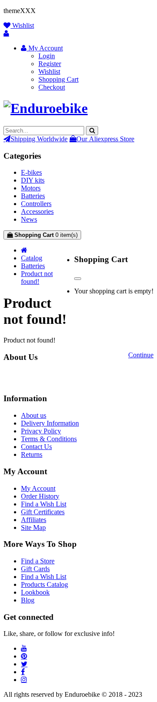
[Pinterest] (24, 655)
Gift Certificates (43, 512)
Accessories (37, 211)
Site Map (33, 527)
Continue (141, 355)
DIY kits (32, 180)
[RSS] (24, 648)
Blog (27, 600)
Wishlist (49, 71)
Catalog (31, 258)
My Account (38, 488)
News (29, 219)
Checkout (51, 87)
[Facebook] (23, 671)
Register (49, 63)
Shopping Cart (58, 79)
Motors (31, 188)
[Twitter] (24, 663)
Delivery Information (50, 423)
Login (46, 56)
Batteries (33, 196)
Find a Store (38, 561)
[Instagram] (24, 679)
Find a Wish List (43, 504)
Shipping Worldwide (39, 138)
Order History (40, 496)
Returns (31, 454)
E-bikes (31, 172)
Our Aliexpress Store (105, 138)
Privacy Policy (41, 431)
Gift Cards (35, 568)
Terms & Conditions (49, 438)
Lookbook (35, 592)
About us (33, 415)
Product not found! (37, 277)
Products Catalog (44, 584)
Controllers (36, 203)
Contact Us (36, 446)
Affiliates (33, 519)
